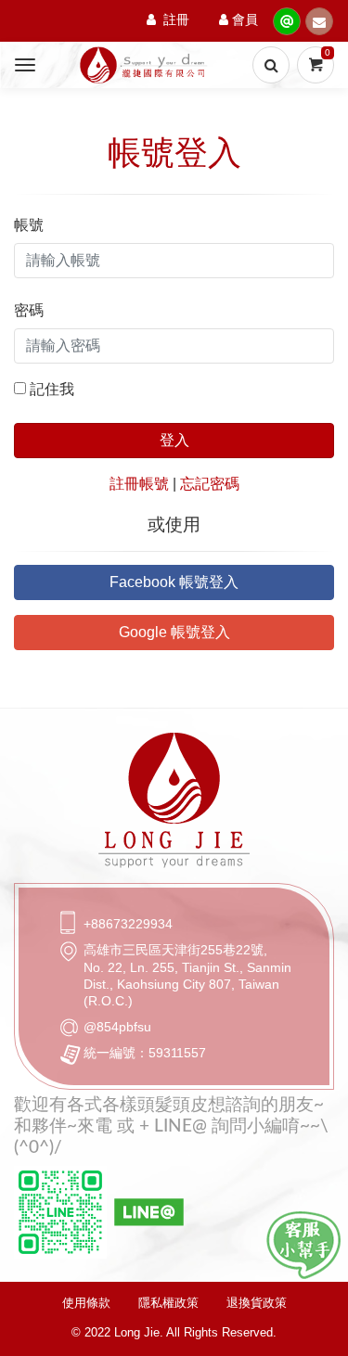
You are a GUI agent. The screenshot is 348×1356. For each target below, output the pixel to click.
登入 (174, 440)
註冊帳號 (139, 484)
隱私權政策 (168, 1303)
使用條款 (86, 1303)
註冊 (176, 20)
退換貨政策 (256, 1303)
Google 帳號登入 (174, 632)
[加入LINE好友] (303, 1245)
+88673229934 (128, 923)
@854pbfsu (117, 1026)
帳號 (29, 225)
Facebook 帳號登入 (174, 582)
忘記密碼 (209, 484)
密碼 (29, 310)
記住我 (52, 389)
